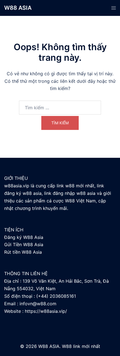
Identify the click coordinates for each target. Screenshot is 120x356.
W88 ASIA (18, 7)
